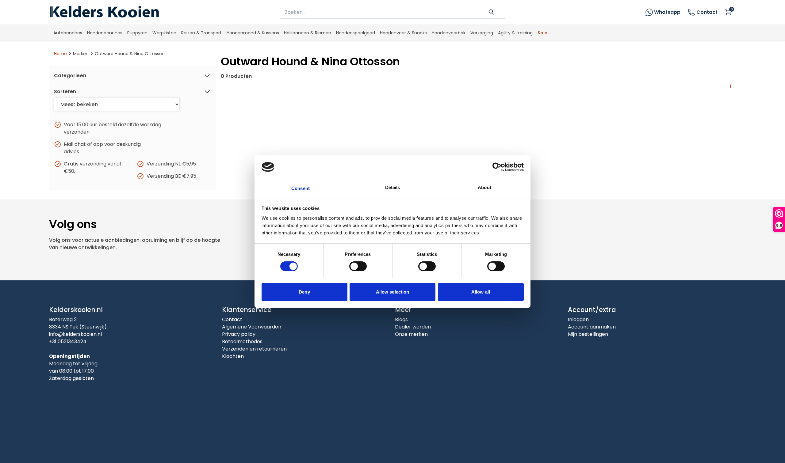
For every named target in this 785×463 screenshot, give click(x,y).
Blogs (401, 319)
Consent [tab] (300, 188)
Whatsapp (667, 12)
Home (60, 54)
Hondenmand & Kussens (253, 33)
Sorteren (65, 91)
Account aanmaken (592, 326)
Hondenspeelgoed (355, 33)
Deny (304, 291)
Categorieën (70, 75)
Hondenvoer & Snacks (403, 33)
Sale (542, 33)
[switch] (358, 266)
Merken (81, 54)
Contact (707, 12)
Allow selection (392, 291)
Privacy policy (238, 334)
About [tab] (484, 187)
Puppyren (137, 33)
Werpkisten (164, 33)
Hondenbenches (104, 33)
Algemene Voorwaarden (251, 326)
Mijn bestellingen (588, 334)
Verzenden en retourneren (254, 348)
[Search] (491, 11)
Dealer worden (413, 326)
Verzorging (481, 33)
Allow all (480, 291)
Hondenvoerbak (448, 33)
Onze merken (411, 334)
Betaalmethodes (242, 341)
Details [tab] (392, 187)
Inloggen (578, 319)
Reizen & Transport (201, 33)
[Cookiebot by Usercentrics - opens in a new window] (497, 167)
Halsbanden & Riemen (307, 33)
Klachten (233, 356)
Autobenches (67, 33)
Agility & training (515, 33)
